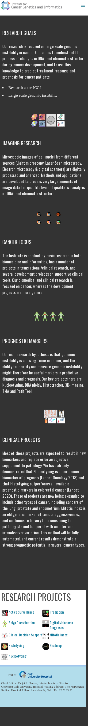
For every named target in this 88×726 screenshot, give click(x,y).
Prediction (57, 612)
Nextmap (56, 645)
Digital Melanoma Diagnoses (61, 625)
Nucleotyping (18, 656)
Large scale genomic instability (32, 95)
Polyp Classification (22, 622)
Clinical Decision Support (25, 634)
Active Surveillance (21, 612)
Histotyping (16, 645)
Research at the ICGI (24, 88)
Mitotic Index (59, 634)
